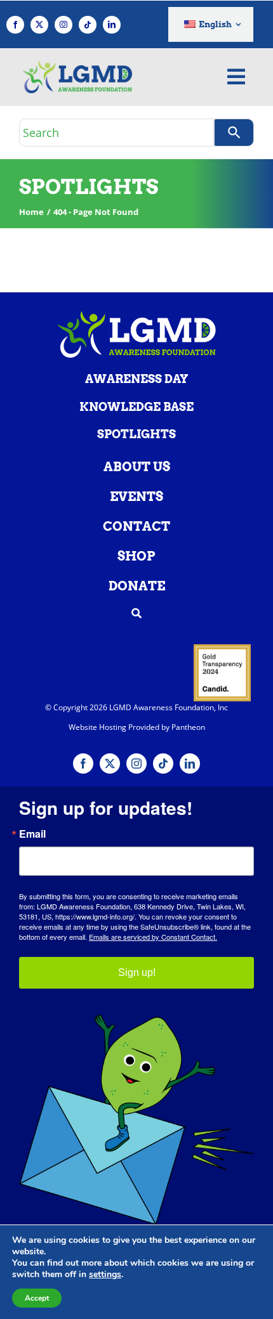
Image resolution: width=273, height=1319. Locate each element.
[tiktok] (88, 25)
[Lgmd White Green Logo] (136, 316)
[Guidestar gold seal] (222, 649)
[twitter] (39, 25)
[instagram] (63, 25)
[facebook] (15, 25)
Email (32, 834)
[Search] (234, 132)
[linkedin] (112, 25)
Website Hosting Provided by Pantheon (137, 727)
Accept (37, 1298)
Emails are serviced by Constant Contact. (153, 937)
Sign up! (137, 972)
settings (105, 1274)
